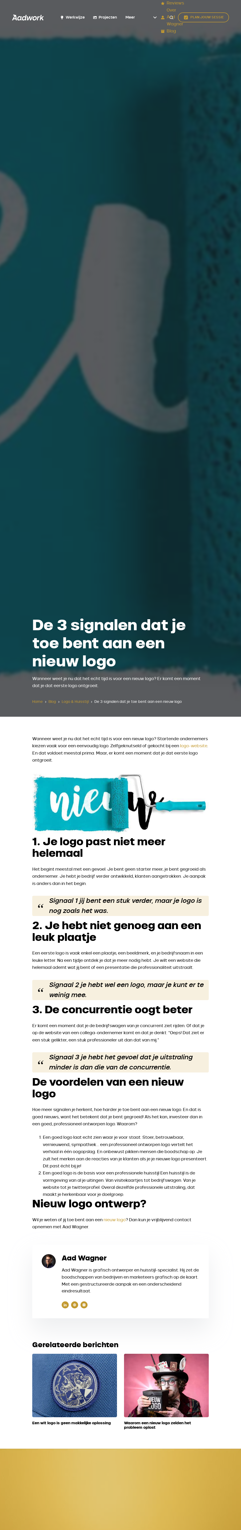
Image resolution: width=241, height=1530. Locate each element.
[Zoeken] (171, 17)
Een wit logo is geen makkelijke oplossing (71, 1423)
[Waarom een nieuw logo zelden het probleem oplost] (166, 1385)
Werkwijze (75, 17)
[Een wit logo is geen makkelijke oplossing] (74, 1385)
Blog (171, 31)
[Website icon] (74, 1304)
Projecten (108, 17)
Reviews (175, 3)
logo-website (193, 746)
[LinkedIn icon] (65, 1304)
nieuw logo (115, 1220)
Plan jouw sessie (207, 17)
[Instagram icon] (84, 1304)
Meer (130, 17)
